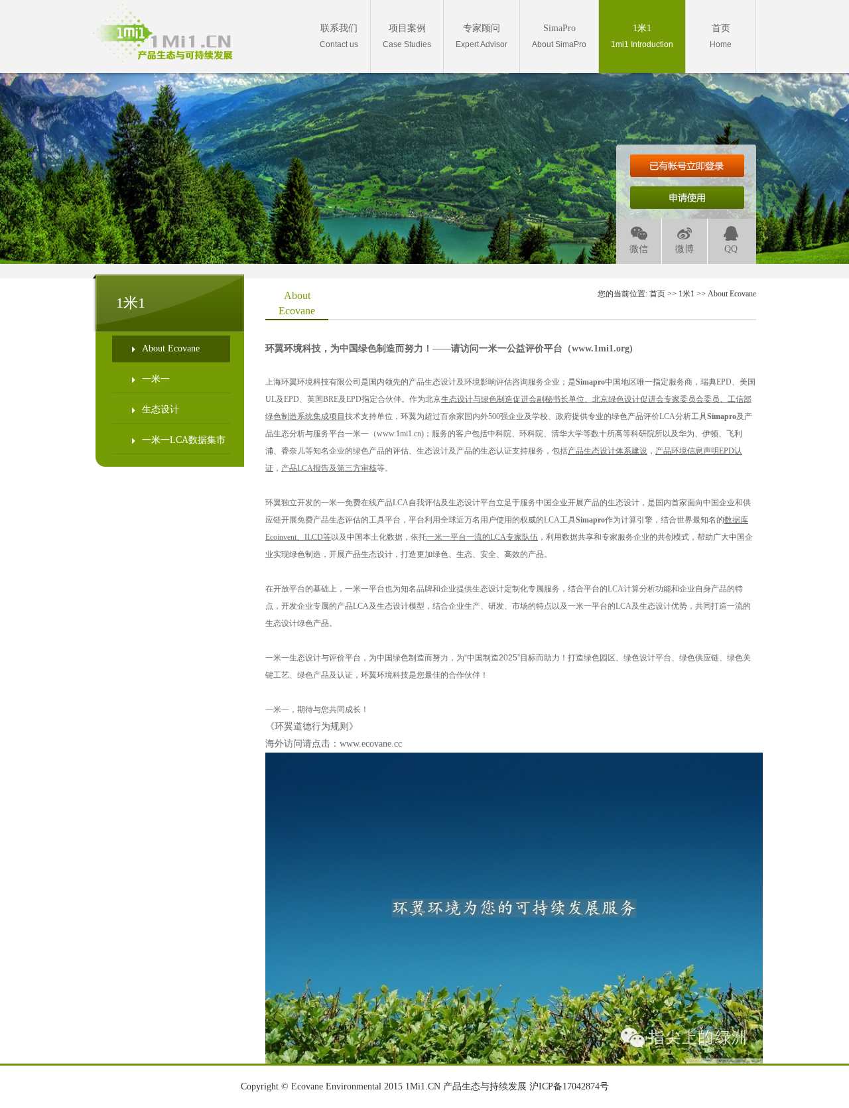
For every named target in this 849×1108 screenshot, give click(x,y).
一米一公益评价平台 (520, 348)
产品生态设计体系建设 (607, 451)
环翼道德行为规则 (312, 726)
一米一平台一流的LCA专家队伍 (482, 537)
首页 (657, 293)
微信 (638, 249)
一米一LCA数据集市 (184, 440)
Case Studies (407, 36)
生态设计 (160, 409)
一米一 (156, 379)
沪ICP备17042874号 (569, 1086)
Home (721, 36)
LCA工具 (574, 519)
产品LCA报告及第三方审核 (329, 468)
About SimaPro (559, 36)
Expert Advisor (481, 36)
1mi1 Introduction (642, 36)
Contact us (339, 36)
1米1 (686, 293)
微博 (684, 249)
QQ (731, 249)
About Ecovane (171, 348)
